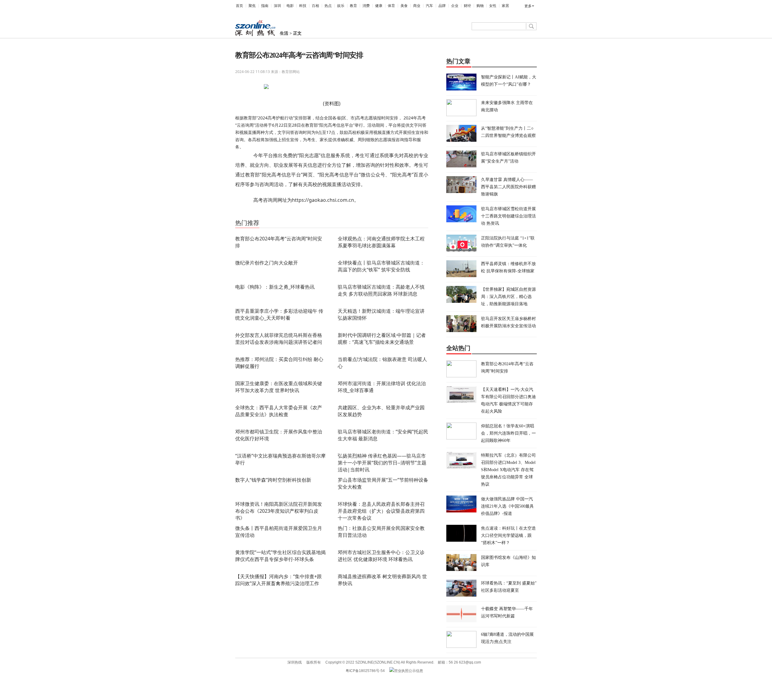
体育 (391, 6)
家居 (505, 6)
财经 (467, 6)
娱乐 (340, 6)
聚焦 (252, 6)
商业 (416, 6)
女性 (492, 6)
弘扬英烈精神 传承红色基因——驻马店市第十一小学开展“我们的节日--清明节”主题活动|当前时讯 (382, 462)
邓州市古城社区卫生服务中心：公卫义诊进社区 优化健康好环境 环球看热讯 (381, 555)
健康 (378, 6)
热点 (328, 6)
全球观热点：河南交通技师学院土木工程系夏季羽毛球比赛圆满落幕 (381, 242)
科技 (302, 6)
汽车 (429, 6)
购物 (480, 6)
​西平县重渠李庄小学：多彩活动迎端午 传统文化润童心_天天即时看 (279, 314)
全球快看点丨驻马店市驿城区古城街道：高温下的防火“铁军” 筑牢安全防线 (381, 266)
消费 (366, 6)
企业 (454, 6)
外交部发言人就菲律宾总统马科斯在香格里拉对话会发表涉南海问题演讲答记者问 (278, 338)
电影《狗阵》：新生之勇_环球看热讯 (275, 287)
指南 (264, 6)
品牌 (442, 6)
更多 (528, 6)
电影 (290, 6)
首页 (239, 6)
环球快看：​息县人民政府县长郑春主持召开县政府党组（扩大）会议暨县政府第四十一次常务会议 (381, 511)
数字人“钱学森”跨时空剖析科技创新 (273, 480)
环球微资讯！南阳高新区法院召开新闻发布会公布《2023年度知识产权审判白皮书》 (278, 511)
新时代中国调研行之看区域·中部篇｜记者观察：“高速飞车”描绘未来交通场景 (382, 338)
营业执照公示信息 (408, 671)
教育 (353, 6)
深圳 (277, 6)
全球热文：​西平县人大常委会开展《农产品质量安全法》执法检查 (278, 411)
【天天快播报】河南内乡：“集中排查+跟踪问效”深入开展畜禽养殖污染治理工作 (278, 580)
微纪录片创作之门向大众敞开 (266, 262)
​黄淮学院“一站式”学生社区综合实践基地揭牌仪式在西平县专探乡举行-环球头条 (280, 555)
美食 (404, 6)
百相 (315, 6)
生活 (284, 33)
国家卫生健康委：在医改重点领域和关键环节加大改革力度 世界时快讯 (278, 387)
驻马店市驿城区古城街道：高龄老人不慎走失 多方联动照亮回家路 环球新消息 (381, 290)
